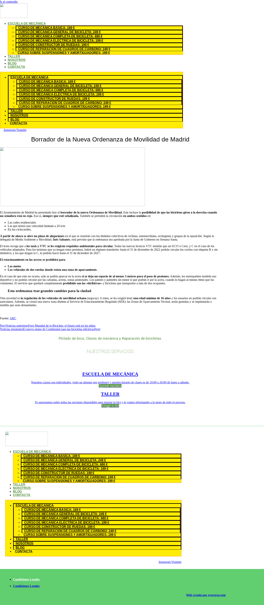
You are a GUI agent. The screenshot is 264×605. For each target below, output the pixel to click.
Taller (14, 56)
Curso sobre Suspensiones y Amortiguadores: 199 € (64, 52)
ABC (13, 318)
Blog (12, 63)
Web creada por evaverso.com (206, 595)
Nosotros (17, 60)
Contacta (16, 67)
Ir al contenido (9, 1)
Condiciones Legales (26, 579)
